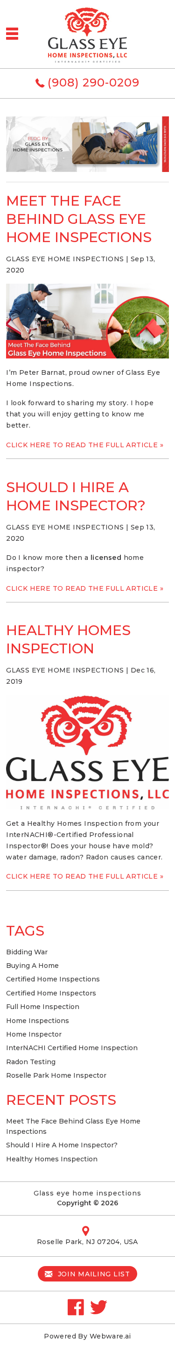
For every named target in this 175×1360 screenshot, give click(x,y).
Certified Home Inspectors (51, 993)
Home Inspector (34, 1034)
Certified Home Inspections (53, 979)
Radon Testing (31, 1062)
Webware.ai (110, 1336)
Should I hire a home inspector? (62, 1145)
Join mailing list (93, 1274)
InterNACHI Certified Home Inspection (72, 1048)
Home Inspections (37, 1020)
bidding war (27, 952)
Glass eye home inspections (87, 1193)
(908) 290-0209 (94, 82)
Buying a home (32, 965)
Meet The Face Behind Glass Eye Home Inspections (79, 219)
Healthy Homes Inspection (52, 1159)
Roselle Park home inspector (56, 1075)
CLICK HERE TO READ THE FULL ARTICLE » (84, 445)
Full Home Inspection (42, 1006)
